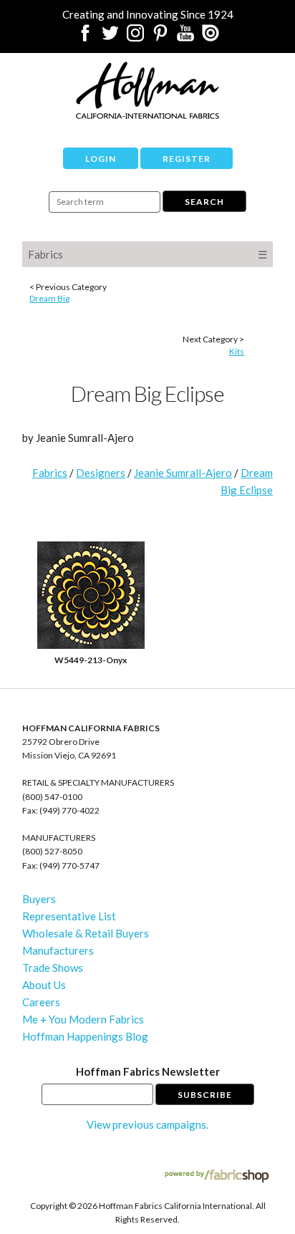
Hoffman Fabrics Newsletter (148, 1071)
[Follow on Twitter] (110, 37)
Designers (100, 472)
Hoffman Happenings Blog (85, 1036)
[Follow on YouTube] (185, 37)
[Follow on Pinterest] (160, 37)
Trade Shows (52, 967)
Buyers (39, 898)
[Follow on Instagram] (135, 37)
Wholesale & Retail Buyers (85, 933)
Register (187, 158)
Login (100, 158)
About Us (44, 984)
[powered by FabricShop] (216, 1176)
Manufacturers (58, 950)
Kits (236, 351)
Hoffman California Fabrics (147, 90)
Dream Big (49, 298)
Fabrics (45, 254)
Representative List (69, 916)
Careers (41, 1002)
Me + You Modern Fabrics (83, 1019)
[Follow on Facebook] (85, 37)
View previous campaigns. (147, 1124)
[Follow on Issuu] (210, 37)
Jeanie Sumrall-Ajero (183, 472)
